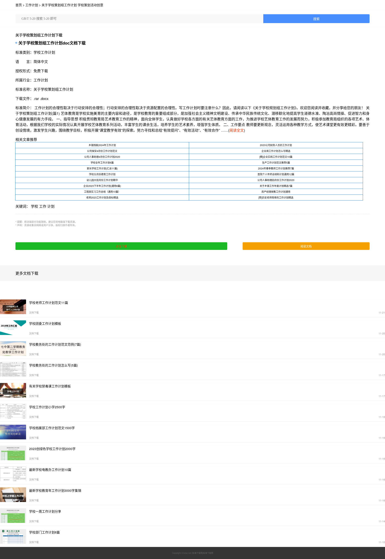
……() (233, 130)
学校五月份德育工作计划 (102, 174)
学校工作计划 (44, 52)
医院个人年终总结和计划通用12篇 (276, 174)
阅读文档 (306, 246)
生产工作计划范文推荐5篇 (276, 162)
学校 (34, 206)
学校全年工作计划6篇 (102, 162)
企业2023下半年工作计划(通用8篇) (102, 185)
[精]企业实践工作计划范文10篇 (275, 156)
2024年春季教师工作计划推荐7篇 (276, 168)
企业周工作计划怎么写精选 (275, 151)
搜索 (316, 19)
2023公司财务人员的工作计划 (276, 145)
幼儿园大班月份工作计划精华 (102, 180)
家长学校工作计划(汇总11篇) (102, 168)
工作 (42, 206)
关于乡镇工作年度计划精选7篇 (276, 185)
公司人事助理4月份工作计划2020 (102, 156)
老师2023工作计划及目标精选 (102, 197)
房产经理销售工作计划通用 (275, 191)
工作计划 (31, 5)
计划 (51, 206)
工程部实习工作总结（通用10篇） (102, 191)
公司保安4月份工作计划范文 (102, 151)
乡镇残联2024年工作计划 (102, 145)
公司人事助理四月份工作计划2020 (275, 180)
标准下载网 (208, 553)
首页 (18, 5)
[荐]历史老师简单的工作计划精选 (275, 197)
